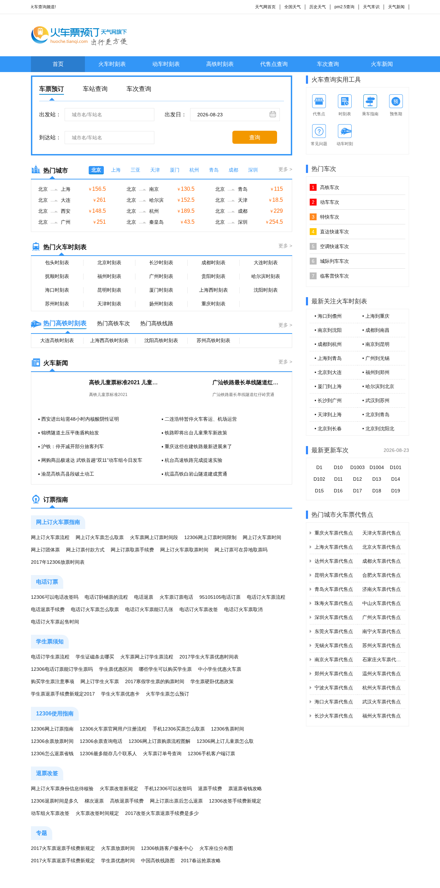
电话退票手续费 (48, 609)
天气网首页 (265, 6)
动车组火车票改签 (50, 813)
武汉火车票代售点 (381, 701)
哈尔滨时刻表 (265, 276)
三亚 (135, 170)
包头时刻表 (57, 262)
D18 (376, 490)
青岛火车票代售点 (334, 589)
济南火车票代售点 (381, 589)
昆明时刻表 (109, 290)
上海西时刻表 (213, 290)
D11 (338, 479)
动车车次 (325, 202)
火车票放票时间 (118, 848)
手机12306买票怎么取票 (179, 729)
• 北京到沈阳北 (378, 428)
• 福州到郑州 (375, 372)
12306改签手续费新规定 (235, 801)
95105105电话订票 (220, 597)
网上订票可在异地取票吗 (240, 549)
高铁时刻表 (220, 64)
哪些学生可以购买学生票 (165, 669)
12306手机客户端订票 (211, 753)
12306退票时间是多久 (54, 801)
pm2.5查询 (344, 6)
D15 (319, 490)
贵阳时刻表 (213, 276)
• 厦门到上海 (328, 386)
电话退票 (143, 597)
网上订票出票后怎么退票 (176, 801)
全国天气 (292, 6)
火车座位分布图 (216, 848)
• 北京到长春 (328, 428)
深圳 (253, 170)
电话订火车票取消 (243, 609)
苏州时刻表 (57, 303)
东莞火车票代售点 (334, 631)
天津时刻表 (109, 303)
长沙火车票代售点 (334, 715)
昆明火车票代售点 (334, 575)
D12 (357, 479)
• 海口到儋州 (328, 316)
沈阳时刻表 (266, 290)
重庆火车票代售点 (334, 533)
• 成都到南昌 (375, 330)
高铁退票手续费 (127, 801)
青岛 (214, 170)
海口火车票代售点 (334, 701)
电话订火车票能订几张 (149, 609)
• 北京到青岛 (375, 414)
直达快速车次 (330, 231)
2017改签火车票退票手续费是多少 (162, 813)
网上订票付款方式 (85, 549)
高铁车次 (325, 187)
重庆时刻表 (213, 303)
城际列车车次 (330, 261)
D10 (338, 467)
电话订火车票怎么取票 (95, 609)
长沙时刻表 (161, 262)
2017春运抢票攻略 (201, 860)
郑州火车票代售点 (334, 673)
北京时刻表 (109, 262)
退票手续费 (210, 788)
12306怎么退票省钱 (52, 753)
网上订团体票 (45, 549)
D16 (338, 490)
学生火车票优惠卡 (120, 694)
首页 (58, 64)
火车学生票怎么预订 (167, 694)
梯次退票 (94, 801)
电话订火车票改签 (198, 609)
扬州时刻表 (161, 303)
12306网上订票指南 (52, 729)
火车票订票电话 (176, 597)
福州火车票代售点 (381, 715)
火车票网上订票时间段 (154, 537)
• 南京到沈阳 (328, 330)
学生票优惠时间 (118, 860)
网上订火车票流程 (50, 537)
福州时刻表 (109, 276)
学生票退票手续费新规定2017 (63, 694)
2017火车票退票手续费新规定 (63, 848)
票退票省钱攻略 (245, 788)
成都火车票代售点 (381, 561)
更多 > (285, 169)
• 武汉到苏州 (375, 400)
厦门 (174, 170)
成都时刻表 (213, 262)
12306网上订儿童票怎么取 (225, 741)
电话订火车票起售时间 (55, 621)
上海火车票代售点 (334, 547)
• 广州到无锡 (375, 358)
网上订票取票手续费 (132, 549)
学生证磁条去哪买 (95, 656)
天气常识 (371, 6)
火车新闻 (382, 64)
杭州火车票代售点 (381, 687)
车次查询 (328, 64)
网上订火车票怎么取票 (100, 537)
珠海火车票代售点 (334, 603)
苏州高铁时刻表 (213, 340)
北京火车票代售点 (381, 547)
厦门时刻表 (161, 290)
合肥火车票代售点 (381, 575)
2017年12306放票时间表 (58, 562)
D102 (319, 479)
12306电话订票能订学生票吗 (62, 669)
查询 (254, 137)
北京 (96, 170)
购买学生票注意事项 (52, 681)
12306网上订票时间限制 (210, 537)
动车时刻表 (166, 64)
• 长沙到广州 (328, 400)
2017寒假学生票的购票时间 (154, 681)
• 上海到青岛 (328, 358)
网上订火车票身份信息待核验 (62, 788)
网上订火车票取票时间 (184, 549)
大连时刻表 (266, 262)
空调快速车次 (330, 246)
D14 (395, 479)
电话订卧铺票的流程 (106, 597)
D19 (395, 490)
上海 (116, 170)
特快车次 (325, 217)
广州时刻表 (161, 276)
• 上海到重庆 (375, 316)
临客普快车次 (330, 276)
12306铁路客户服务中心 (167, 848)
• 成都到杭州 (328, 344)
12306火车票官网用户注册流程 (113, 729)
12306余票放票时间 (52, 741)
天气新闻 (396, 6)
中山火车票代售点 (381, 603)
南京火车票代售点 (334, 659)
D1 (319, 467)
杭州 (194, 170)
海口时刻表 (57, 290)
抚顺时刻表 (57, 276)
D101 (396, 467)
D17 (357, 490)
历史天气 (317, 6)
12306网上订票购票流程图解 (159, 741)
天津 (155, 170)
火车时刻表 (112, 64)
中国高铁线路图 (158, 860)
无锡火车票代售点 (334, 645)
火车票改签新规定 (119, 788)
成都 (233, 170)
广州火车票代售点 (381, 617)
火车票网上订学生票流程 (146, 656)
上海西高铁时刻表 (109, 340)
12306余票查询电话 (101, 741)
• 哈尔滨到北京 (378, 386)
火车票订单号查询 (162, 753)
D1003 (357, 467)
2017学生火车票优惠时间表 (209, 656)
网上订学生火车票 (99, 681)
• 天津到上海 (328, 414)
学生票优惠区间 (116, 669)
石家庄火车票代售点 (384, 659)
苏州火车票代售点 (381, 645)
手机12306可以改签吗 (168, 788)
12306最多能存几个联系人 (108, 753)
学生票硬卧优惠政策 (212, 681)
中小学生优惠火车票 (219, 669)
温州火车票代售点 (381, 673)
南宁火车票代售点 (381, 631)
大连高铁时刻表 (57, 340)
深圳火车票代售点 (334, 617)
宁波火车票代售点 (334, 687)
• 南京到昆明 (375, 344)
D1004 (377, 467)
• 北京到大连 (328, 372)
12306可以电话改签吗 (54, 597)
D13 (376, 479)
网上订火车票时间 (262, 537)
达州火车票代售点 (334, 561)
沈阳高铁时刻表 (161, 340)
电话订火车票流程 (266, 597)
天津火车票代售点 (381, 533)
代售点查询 (274, 64)
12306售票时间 (227, 729)
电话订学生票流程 (50, 656)
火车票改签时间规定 (97, 813)
